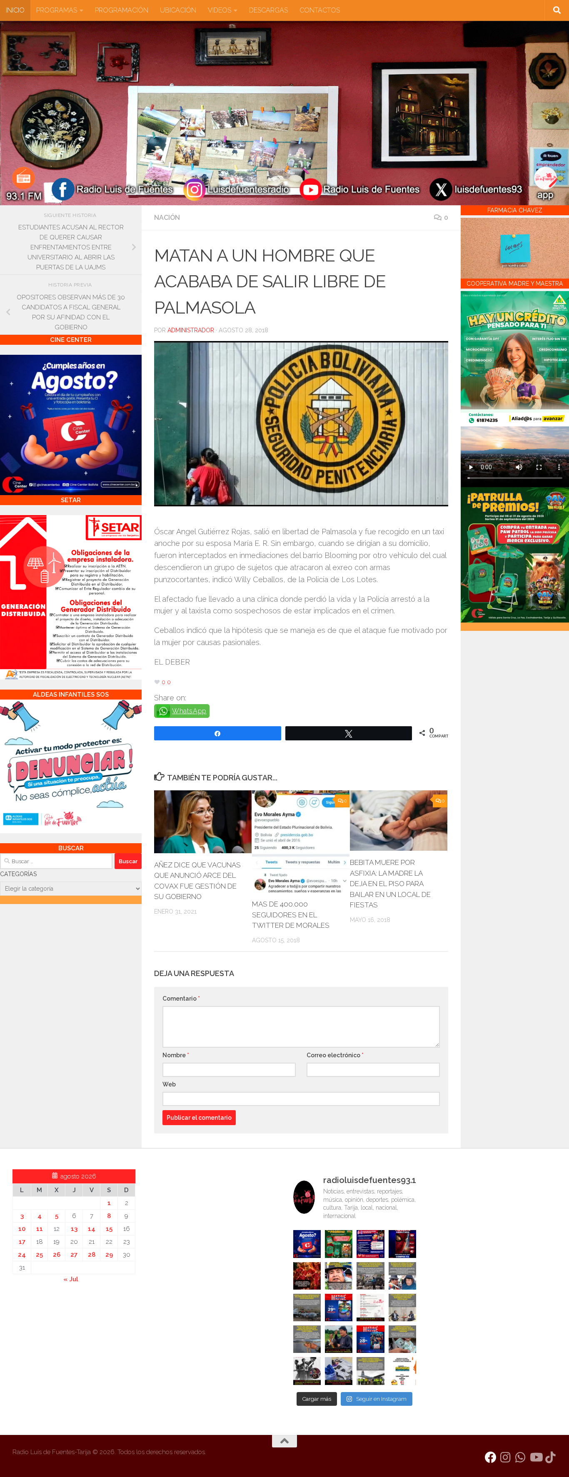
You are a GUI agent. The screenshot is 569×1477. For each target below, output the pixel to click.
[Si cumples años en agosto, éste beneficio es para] (307, 1244)
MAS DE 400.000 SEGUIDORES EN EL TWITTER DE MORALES (290, 914)
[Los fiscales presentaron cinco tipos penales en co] (338, 1276)
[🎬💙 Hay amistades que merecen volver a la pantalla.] (370, 1244)
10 (21, 1229)
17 (22, 1241)
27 (73, 1254)
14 (91, 1229)
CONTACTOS (319, 10)
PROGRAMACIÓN (121, 10)
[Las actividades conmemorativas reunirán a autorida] (370, 1307)
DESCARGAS (268, 10)
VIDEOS (219, 10)
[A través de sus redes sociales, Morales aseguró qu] (338, 1339)
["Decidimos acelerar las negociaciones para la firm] (402, 1307)
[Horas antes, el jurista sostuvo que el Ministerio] (402, 1276)
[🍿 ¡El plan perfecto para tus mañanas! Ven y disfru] (370, 1339)
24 (22, 1254)
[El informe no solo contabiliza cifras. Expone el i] (370, 1276)
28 (91, 1254)
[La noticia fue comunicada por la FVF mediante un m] (307, 1371)
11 (39, 1229)
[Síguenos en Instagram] (506, 1457)
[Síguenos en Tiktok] (551, 1457)
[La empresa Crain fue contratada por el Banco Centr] (307, 1307)
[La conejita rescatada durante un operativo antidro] (338, 1371)
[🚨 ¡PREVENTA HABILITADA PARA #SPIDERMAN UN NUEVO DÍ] (402, 1244)
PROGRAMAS (56, 10)
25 (39, 1254)
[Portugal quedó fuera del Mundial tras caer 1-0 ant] (307, 1276)
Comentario (181, 998)
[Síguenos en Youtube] (536, 1457)
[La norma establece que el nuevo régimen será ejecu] (402, 1339)
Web (169, 1084)
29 (109, 1254)
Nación (167, 218)
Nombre (175, 1055)
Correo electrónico (335, 1055)
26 (56, 1254)
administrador (190, 330)
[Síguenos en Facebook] (491, 1457)
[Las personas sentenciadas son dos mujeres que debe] (307, 1339)
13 (74, 1229)
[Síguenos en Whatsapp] (521, 1457)
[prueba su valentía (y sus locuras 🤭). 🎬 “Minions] (402, 1371)
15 (109, 1229)
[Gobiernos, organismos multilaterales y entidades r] (370, 1371)
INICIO (15, 10)
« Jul (70, 1279)
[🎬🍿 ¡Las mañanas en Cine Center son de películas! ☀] (338, 1307)
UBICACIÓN (178, 10)
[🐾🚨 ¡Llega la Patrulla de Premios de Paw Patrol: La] (338, 1244)
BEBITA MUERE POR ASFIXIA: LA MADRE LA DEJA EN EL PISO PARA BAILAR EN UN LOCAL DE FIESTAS (390, 883)
